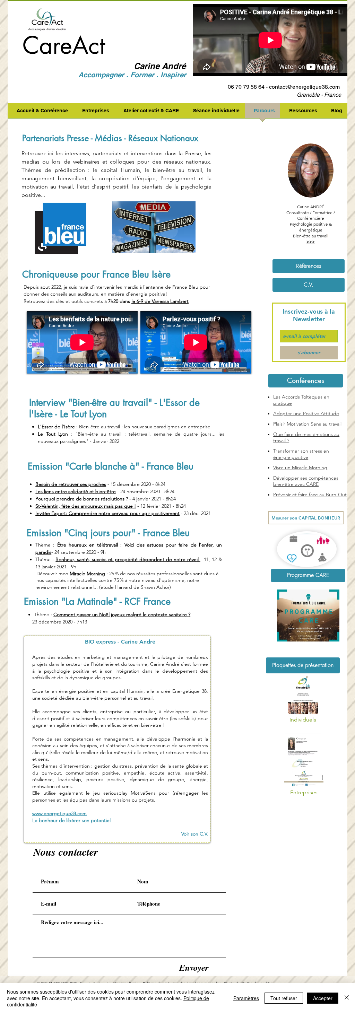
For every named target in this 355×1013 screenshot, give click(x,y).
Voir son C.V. (194, 834)
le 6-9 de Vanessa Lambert (160, 301)
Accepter (322, 998)
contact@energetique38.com (304, 87)
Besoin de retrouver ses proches (70, 484)
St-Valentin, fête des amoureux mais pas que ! (85, 506)
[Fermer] (347, 997)
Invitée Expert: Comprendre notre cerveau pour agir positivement (107, 513)
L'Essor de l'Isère (56, 426)
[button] (305, 380)
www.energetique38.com (59, 813)
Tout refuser (283, 998)
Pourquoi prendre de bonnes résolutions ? (81, 499)
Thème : (44, 545)
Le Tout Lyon (53, 434)
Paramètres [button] (246, 998)
